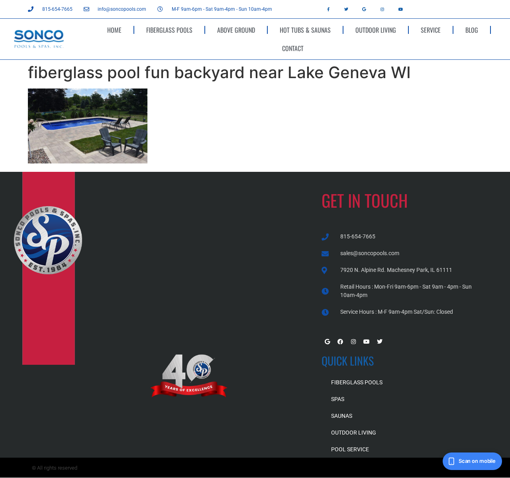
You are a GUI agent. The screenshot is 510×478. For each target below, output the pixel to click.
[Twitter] (346, 9)
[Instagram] (382, 9)
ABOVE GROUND (236, 30)
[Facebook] (340, 341)
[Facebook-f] (328, 9)
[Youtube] (400, 9)
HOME (114, 30)
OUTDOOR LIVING (375, 30)
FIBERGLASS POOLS (169, 30)
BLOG (471, 30)
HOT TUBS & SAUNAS (305, 30)
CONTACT (293, 48)
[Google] (364, 9)
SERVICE (431, 30)
